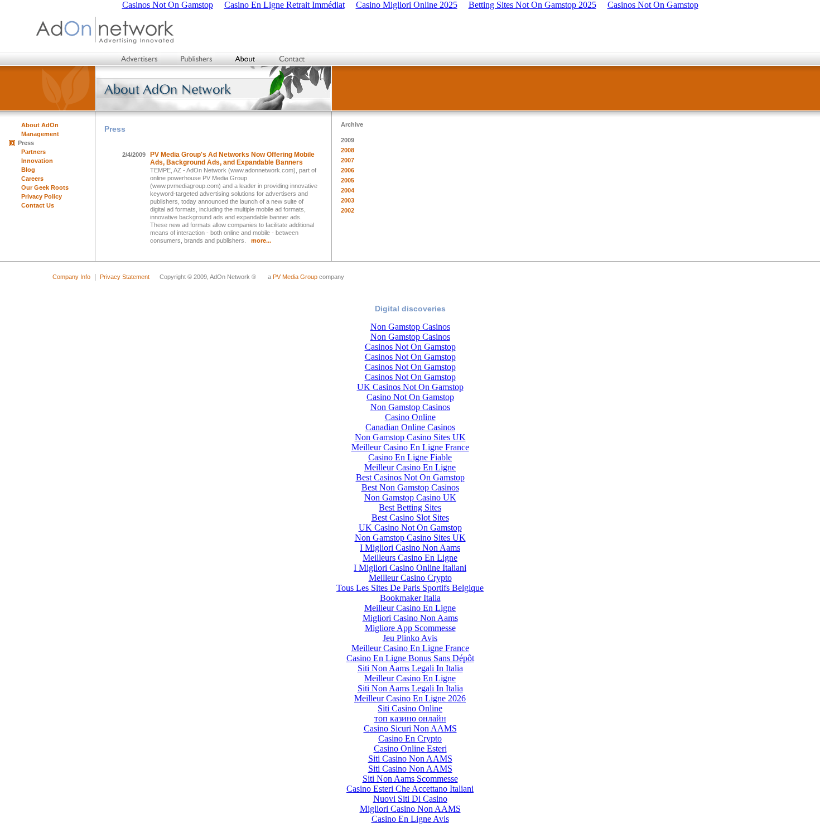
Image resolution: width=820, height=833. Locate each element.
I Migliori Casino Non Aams (410, 547)
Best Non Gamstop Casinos (410, 487)
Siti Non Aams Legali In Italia (410, 668)
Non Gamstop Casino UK (410, 497)
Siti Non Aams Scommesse (410, 778)
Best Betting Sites (410, 507)
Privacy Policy (41, 196)
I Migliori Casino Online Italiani (410, 567)
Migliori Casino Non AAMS (410, 808)
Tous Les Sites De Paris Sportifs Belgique (410, 588)
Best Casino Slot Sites (410, 517)
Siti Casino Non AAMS (410, 758)
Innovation (37, 160)
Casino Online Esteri (410, 748)
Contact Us (37, 205)
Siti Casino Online (410, 708)
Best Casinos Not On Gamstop (410, 477)
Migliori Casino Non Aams (410, 618)
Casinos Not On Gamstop (410, 347)
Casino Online (410, 417)
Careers (32, 178)
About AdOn (40, 125)
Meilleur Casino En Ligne (410, 467)
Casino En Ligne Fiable (410, 457)
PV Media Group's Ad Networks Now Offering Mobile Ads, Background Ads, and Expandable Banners (232, 158)
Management (40, 134)
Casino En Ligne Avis (410, 819)
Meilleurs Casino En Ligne (410, 557)
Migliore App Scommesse (410, 628)
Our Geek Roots (45, 187)
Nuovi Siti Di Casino (410, 798)
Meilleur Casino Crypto (410, 577)
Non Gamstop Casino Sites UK (410, 437)
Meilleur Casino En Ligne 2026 (410, 698)
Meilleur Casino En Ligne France (410, 447)
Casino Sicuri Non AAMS (410, 728)
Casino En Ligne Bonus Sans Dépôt (410, 658)
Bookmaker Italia (410, 598)
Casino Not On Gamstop (410, 397)
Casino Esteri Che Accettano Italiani (410, 788)
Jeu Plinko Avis (410, 638)
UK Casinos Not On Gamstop (410, 387)
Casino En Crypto (410, 738)
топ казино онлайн (410, 718)
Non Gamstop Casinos (410, 326)
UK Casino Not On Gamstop (410, 527)
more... (261, 240)
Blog (28, 169)
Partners (33, 151)
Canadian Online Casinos (410, 427)
